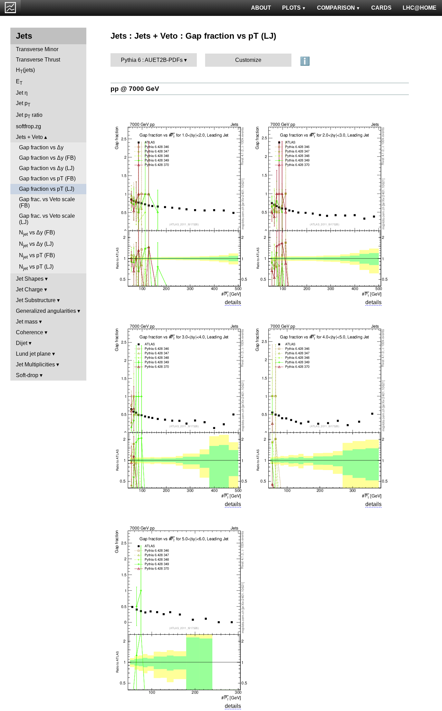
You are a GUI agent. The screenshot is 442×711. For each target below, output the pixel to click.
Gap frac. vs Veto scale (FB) (47, 202)
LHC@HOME (419, 8)
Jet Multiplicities (35, 364)
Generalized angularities (46, 311)
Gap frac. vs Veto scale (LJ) (47, 219)
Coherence (29, 332)
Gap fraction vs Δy (41, 147)
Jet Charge (29, 289)
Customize (248, 60)
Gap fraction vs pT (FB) (47, 178)
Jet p (23, 103)
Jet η (22, 93)
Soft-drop (27, 375)
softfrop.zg (28, 126)
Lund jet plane (33, 354)
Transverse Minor (37, 49)
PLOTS (291, 8)
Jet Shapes (30, 279)
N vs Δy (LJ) (36, 244)
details (233, 302)
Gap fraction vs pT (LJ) (46, 189)
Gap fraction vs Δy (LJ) (46, 168)
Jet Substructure (36, 300)
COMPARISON (336, 8)
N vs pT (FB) (37, 256)
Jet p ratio (29, 115)
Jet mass (27, 322)
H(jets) (25, 70)
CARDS (381, 8)
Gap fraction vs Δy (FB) (47, 158)
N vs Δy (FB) (37, 233)
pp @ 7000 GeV (134, 88)
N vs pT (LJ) (36, 267)
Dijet (21, 343)
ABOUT (261, 8)
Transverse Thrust (38, 60)
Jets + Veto (29, 137)
